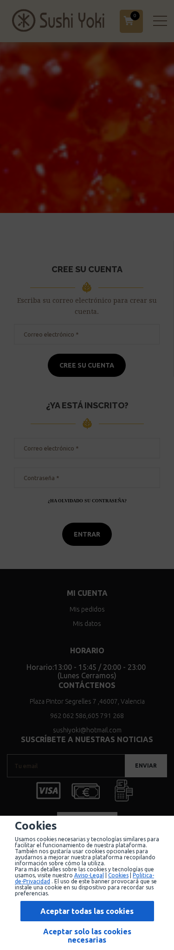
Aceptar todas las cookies (87, 911)
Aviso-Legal (89, 875)
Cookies (118, 875)
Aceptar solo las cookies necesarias (87, 935)
